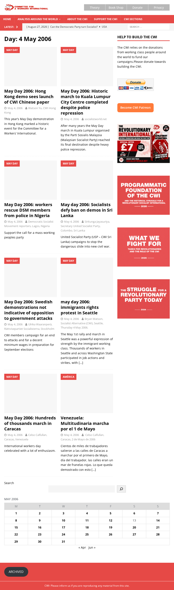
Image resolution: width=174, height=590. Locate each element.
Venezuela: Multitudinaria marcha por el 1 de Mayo (85, 423)
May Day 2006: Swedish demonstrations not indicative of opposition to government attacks (29, 310)
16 (39, 527)
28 (158, 534)
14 (158, 520)
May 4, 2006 (15, 108)
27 (134, 534)
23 (39, 534)
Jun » (91, 547)
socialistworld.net (96, 119)
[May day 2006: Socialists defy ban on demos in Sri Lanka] (87, 180)
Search (9, 483)
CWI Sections (133, 19)
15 (16, 527)
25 (87, 534)
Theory (95, 7)
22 (16, 534)
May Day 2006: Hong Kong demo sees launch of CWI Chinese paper (28, 96)
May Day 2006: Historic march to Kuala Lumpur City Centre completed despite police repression (86, 102)
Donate (137, 7)
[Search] (121, 489)
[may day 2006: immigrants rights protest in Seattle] (87, 277)
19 (110, 527)
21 (158, 527)
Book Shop (116, 7)
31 (63, 541)
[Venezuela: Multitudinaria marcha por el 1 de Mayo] (87, 393)
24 (63, 534)
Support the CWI (105, 19)
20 (134, 527)
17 (63, 527)
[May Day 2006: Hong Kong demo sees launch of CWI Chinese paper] (30, 66)
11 (87, 520)
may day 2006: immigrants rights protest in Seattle (80, 307)
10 (63, 520)
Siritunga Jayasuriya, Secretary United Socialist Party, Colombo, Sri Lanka (85, 226)
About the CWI (77, 19)
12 (110, 520)
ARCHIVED (16, 571)
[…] (81, 363)
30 (39, 541)
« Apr (82, 547)
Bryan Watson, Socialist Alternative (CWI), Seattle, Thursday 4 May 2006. (82, 323)
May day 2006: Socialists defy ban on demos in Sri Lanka (86, 210)
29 (16, 541)
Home (7, 19)
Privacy (159, 7)
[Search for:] (148, 27)
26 (110, 534)
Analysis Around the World (38, 19)
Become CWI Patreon (135, 107)
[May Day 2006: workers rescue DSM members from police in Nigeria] (30, 180)
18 (87, 527)
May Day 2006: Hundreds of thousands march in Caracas (30, 423)
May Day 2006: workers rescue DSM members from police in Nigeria (28, 210)
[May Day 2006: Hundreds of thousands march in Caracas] (30, 393)
